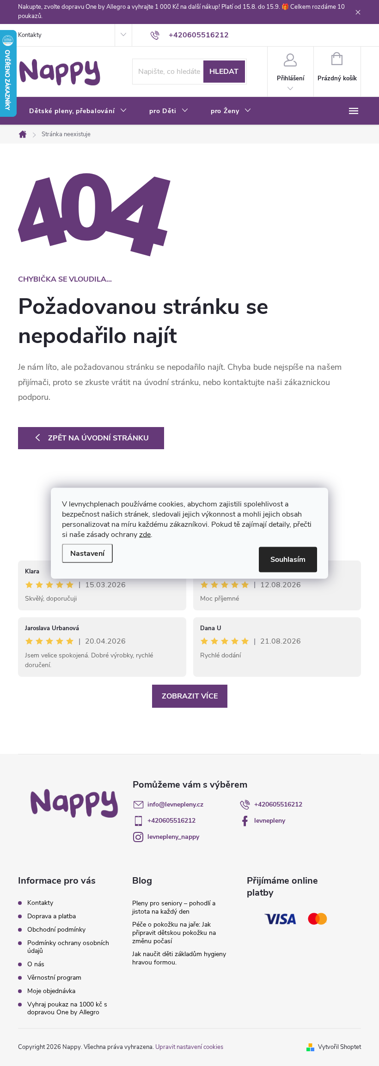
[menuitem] (78, 111)
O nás (35, 964)
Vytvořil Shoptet (339, 1047)
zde (145, 534)
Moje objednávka (51, 991)
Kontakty (30, 35)
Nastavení (87, 553)
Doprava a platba (51, 916)
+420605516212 (278, 804)
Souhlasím (288, 559)
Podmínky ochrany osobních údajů (68, 947)
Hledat (223, 71)
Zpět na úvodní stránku (98, 438)
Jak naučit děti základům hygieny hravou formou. (179, 958)
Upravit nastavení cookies (189, 1047)
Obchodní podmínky (56, 929)
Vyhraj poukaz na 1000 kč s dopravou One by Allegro (67, 1008)
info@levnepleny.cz (175, 804)
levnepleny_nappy (173, 836)
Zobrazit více (190, 696)
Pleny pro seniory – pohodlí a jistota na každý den (173, 907)
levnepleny (269, 820)
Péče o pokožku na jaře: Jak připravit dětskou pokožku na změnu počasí (174, 933)
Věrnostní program (54, 977)
